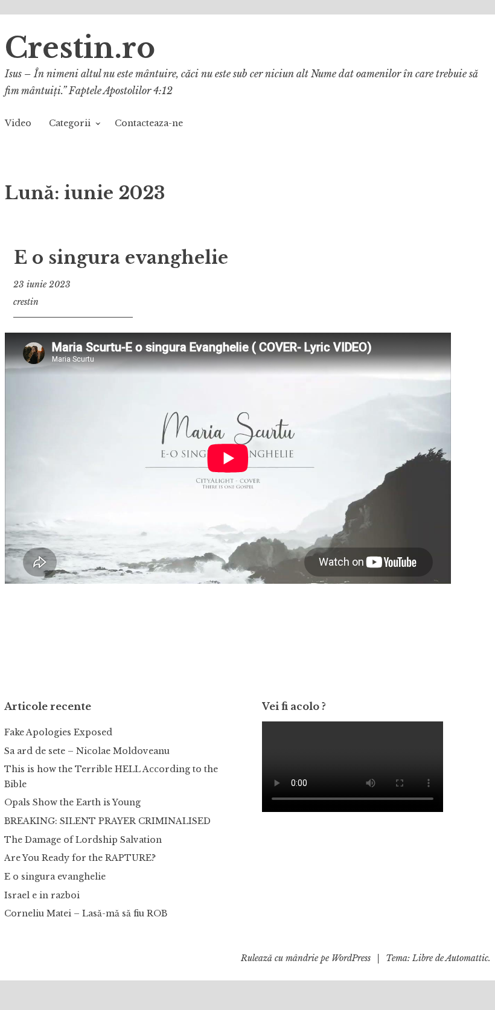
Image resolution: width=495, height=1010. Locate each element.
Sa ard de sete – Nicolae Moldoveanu (87, 751)
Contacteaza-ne (149, 123)
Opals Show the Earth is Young (72, 802)
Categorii (70, 123)
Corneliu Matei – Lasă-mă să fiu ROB (85, 913)
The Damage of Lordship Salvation (83, 839)
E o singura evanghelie (121, 258)
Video (18, 123)
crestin (26, 301)
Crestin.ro (80, 48)
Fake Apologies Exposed (58, 732)
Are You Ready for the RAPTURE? (80, 857)
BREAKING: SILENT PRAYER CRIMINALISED (107, 821)
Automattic (467, 958)
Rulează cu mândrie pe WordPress (306, 958)
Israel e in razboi (42, 895)
